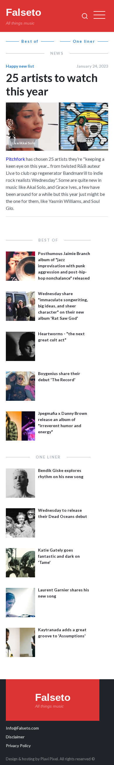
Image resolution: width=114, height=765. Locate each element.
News (57, 53)
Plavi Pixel (49, 759)
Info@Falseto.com (22, 727)
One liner (84, 41)
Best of (30, 41)
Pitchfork (15, 159)
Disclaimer (15, 736)
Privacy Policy (18, 745)
